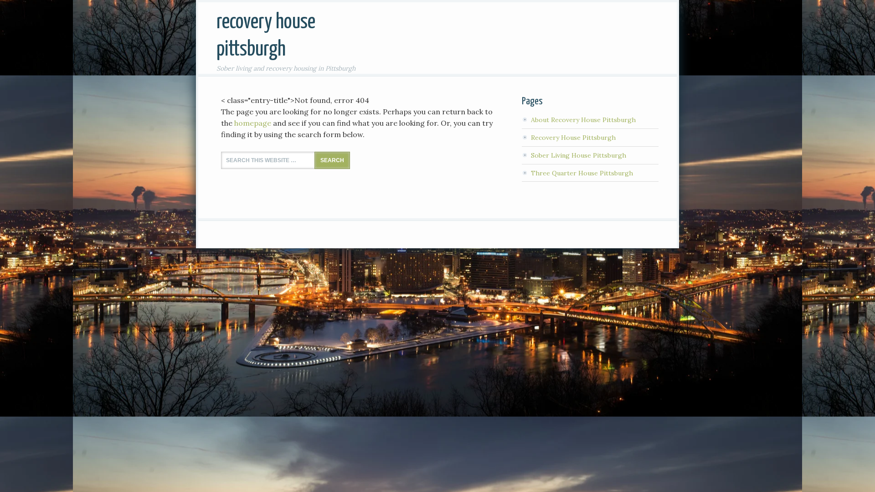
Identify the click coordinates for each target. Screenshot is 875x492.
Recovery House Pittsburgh (573, 137)
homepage (252, 123)
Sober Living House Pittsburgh (578, 155)
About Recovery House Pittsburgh (583, 120)
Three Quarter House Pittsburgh (582, 173)
